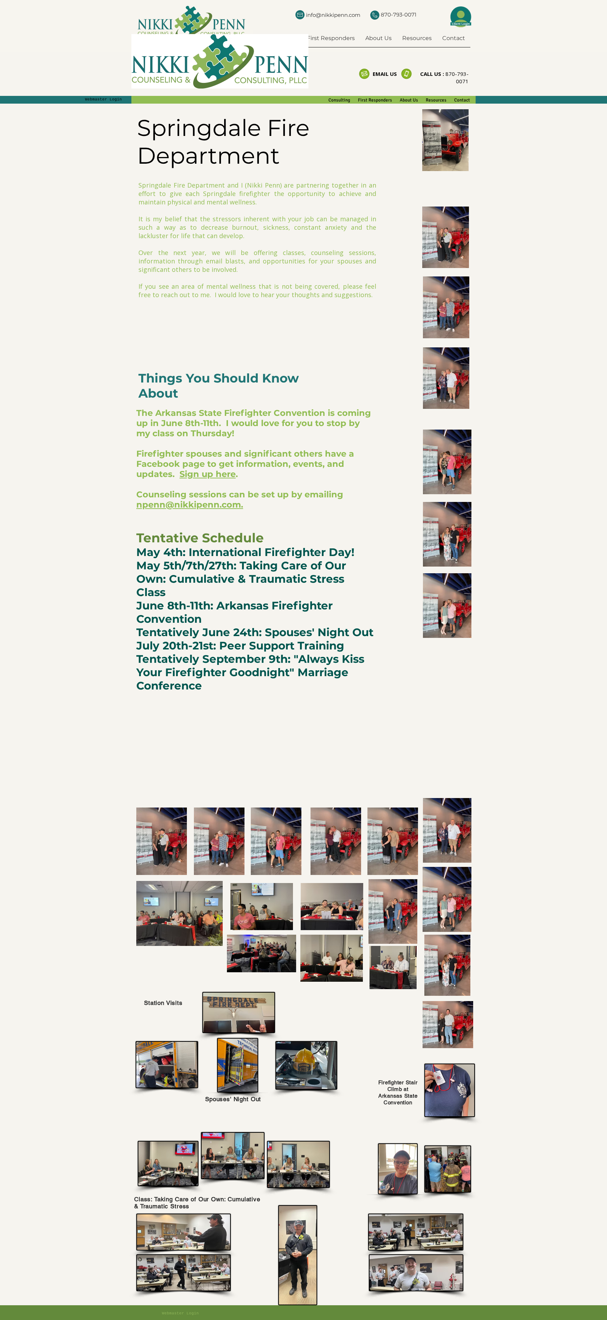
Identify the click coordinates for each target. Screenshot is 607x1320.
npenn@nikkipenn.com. (189, 504)
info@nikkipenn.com (333, 15)
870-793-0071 (398, 14)
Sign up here (208, 474)
